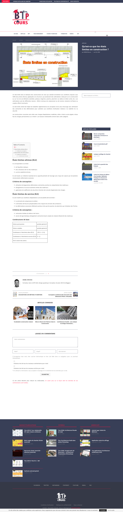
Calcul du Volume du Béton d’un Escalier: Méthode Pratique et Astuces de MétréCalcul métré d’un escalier (101, 178)
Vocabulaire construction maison (23, 322)
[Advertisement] (78, 17)
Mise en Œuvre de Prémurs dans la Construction (45, 322)
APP (29, 33)
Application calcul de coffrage (100, 440)
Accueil (16, 33)
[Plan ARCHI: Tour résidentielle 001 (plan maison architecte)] (18, 432)
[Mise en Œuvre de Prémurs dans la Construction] (45, 313)
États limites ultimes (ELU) (21, 149)
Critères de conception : (22, 151)
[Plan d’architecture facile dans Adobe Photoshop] (51, 443)
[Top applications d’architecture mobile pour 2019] (85, 453)
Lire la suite (111, 510)
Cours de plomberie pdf (100, 144)
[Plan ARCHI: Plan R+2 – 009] (18, 463)
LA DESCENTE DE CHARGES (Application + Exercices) (27, 1)
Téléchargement (38, 33)
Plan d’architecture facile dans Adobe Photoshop (66, 441)
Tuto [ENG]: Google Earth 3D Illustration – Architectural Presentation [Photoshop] (66, 452)
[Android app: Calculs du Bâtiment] (85, 432)
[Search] (109, 35)
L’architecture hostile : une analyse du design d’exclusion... (67, 322)
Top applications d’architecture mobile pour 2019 (101, 451)
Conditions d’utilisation (45, 1)
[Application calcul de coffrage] (85, 443)
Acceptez (102, 510)
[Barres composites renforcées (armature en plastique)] (87, 136)
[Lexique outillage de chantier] (87, 156)
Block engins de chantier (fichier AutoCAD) (33, 441)
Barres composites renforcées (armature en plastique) (101, 135)
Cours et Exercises (52, 33)
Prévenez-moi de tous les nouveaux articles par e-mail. (29, 368)
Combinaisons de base (23, 156)
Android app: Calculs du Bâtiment (99, 431)
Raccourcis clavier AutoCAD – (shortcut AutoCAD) (32, 451)
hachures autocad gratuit (31, 471)
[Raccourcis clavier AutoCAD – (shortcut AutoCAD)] (18, 453)
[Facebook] (114, 1)
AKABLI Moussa (87, 52)
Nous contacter (74, 1)
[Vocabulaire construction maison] (23, 313)
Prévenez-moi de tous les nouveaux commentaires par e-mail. (31, 363)
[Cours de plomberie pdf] (87, 146)
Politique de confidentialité (61, 1)
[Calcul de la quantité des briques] (87, 167)
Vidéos (71, 33)
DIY (78, 33)
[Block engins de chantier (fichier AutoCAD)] (18, 443)
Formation (64, 33)
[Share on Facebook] (50, 273)
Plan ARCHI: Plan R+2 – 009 (32, 461)
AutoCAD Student (75, 508)
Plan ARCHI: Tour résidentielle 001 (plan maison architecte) (33, 431)
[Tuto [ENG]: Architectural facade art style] (51, 432)
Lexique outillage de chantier (102, 154)
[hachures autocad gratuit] (18, 473)
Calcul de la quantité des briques (101, 165)
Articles (23, 33)
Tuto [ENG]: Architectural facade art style (67, 431)
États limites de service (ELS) (21, 152)
